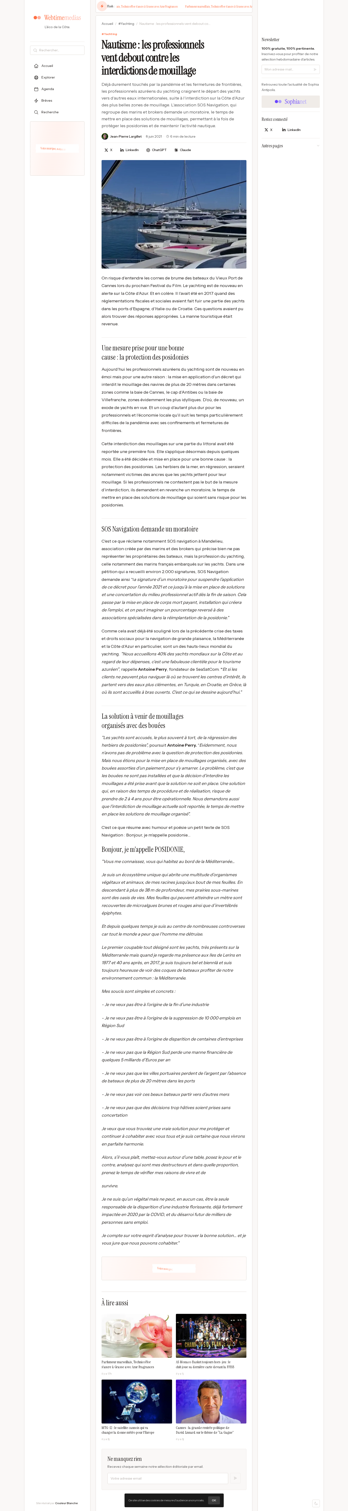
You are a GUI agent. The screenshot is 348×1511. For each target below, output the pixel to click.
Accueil (107, 24)
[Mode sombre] (316, 1503)
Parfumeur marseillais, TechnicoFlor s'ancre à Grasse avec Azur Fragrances (128, 6)
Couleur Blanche (66, 1503)
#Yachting (126, 24)
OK (214, 1500)
